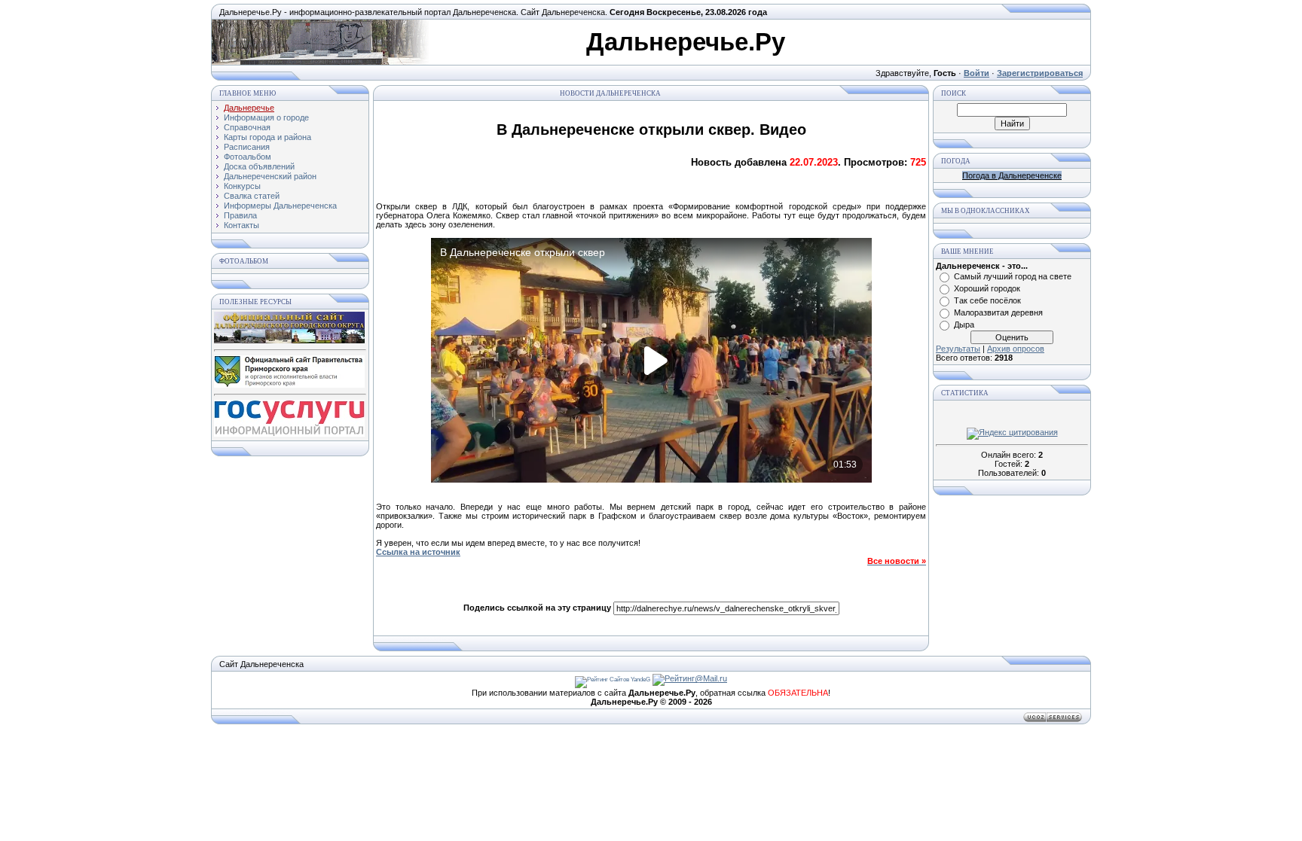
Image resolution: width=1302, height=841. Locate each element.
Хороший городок (987, 288)
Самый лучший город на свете (1012, 276)
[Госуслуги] (289, 433)
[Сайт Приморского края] (289, 384)
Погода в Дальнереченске (1012, 175)
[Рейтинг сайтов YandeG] (612, 679)
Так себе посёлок (987, 300)
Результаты (958, 348)
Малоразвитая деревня (998, 312)
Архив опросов (1015, 348)
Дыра (964, 324)
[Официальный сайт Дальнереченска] (289, 340)
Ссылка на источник (418, 551)
